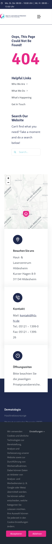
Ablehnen (37, 533)
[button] (26, 214)
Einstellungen (36, 431)
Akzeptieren (16, 533)
